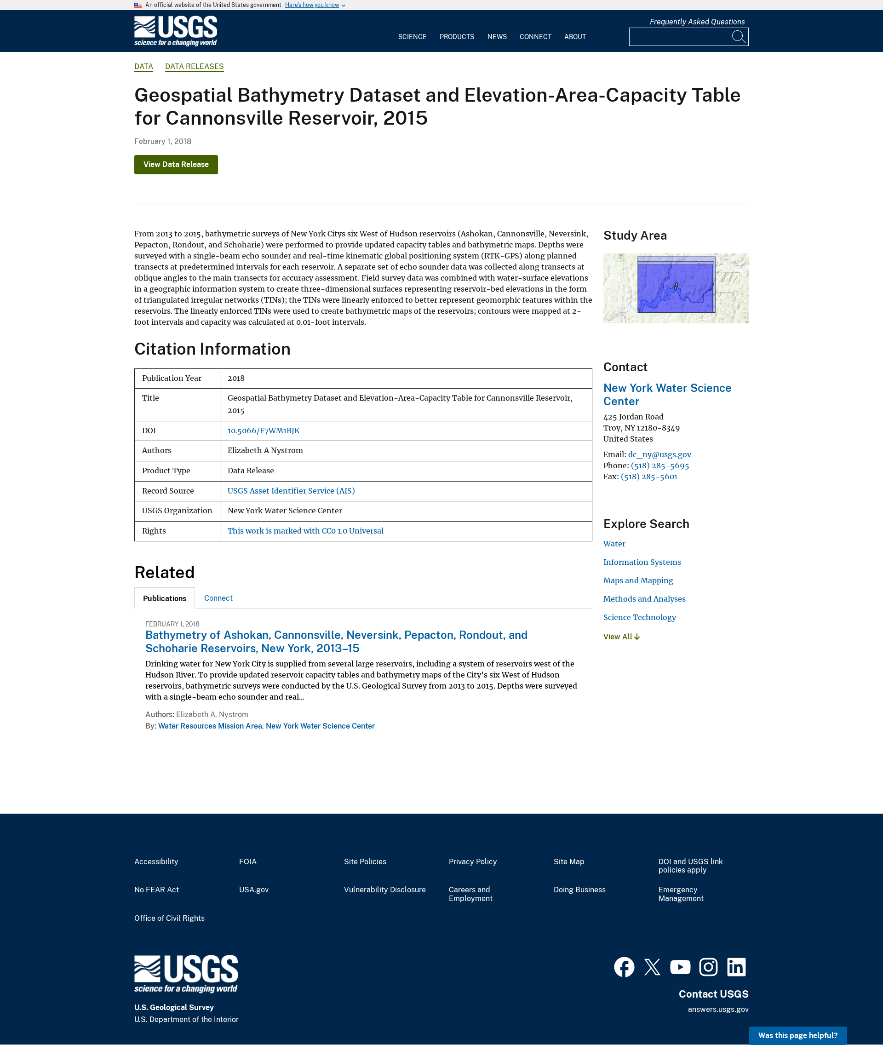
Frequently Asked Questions (697, 21)
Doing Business (580, 890)
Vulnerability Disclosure (385, 890)
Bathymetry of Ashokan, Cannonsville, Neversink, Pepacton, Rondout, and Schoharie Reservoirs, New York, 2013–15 (336, 641)
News (497, 36)
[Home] (175, 44)
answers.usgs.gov (718, 1009)
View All (618, 636)
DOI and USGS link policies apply (691, 866)
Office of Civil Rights (169, 918)
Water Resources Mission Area (210, 726)
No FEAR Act (156, 890)
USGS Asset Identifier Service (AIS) (291, 491)
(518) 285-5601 (649, 476)
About (575, 36)
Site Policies (365, 862)
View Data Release (176, 164)
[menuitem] (412, 31)
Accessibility (156, 862)
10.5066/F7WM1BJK (264, 430)
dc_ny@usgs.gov (659, 454)
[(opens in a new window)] (624, 966)
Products (457, 36)
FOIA (248, 862)
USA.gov (254, 890)
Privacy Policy (473, 862)
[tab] (164, 598)
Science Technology (639, 617)
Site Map (569, 862)
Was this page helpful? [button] (798, 1035)
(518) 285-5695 (660, 465)
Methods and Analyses (644, 598)
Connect (535, 36)
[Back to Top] (850, 1012)
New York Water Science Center (320, 726)
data (143, 66)
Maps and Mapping (638, 580)
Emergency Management (681, 894)
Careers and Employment (471, 894)
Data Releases (194, 66)
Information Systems (642, 562)
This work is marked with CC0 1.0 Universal (306, 531)
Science (412, 36)
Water (614, 543)
